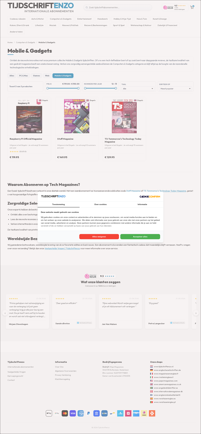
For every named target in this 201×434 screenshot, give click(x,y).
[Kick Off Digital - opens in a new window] (150, 196)
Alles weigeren (99, 237)
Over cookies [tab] (100, 204)
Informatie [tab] (142, 204)
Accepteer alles (140, 237)
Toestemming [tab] (58, 204)
